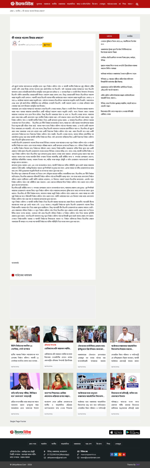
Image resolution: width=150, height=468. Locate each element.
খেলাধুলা (102, 4)
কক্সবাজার (61, 4)
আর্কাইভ (44, 444)
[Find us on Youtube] (124, 454)
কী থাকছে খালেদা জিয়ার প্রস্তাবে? (27, 37)
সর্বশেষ (109, 36)
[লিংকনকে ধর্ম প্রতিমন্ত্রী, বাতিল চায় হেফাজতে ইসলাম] (125, 381)
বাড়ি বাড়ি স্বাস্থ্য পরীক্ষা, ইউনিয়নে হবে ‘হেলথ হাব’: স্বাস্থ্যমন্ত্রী (24, 394)
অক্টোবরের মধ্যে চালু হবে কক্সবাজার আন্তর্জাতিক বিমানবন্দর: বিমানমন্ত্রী (91, 395)
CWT (138, 465)
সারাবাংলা (47, 4)
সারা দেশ (88, 444)
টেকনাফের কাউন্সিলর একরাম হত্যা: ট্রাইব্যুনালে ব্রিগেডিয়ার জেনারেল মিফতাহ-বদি (91, 348)
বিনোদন (95, 4)
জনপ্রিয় (129, 36)
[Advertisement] (75, 23)
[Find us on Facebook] (112, 454)
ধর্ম (120, 4)
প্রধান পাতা (32, 444)
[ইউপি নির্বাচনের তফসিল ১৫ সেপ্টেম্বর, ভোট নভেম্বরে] (25, 334)
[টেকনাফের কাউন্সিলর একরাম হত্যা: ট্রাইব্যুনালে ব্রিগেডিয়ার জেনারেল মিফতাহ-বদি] (92, 334)
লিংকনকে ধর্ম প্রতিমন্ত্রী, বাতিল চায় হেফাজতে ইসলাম (124, 394)
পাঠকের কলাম (112, 4)
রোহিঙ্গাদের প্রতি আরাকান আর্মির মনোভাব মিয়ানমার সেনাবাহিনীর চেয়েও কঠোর (57, 347)
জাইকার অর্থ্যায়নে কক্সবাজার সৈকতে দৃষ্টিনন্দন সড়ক (118, 74)
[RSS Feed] (120, 454)
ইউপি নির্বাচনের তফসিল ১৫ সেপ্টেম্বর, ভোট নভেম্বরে (21, 347)
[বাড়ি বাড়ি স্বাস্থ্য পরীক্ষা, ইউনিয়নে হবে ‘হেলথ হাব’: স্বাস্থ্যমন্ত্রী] (25, 381)
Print (48, 45)
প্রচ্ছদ (12, 11)
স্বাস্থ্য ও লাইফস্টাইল (83, 4)
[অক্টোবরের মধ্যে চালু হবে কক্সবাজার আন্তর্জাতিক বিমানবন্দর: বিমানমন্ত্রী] (92, 381)
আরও (130, 4)
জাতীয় (54, 4)
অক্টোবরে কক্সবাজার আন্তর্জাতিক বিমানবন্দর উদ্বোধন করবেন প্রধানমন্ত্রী (124, 348)
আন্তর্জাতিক (71, 4)
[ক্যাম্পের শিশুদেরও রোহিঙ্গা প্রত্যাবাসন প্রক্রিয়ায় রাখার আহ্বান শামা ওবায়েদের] (58, 381)
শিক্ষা (124, 4)
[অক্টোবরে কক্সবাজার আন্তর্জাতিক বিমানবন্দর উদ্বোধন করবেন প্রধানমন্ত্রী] (125, 334)
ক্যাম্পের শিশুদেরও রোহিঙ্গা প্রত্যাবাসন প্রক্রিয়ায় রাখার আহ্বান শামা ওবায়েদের (57, 395)
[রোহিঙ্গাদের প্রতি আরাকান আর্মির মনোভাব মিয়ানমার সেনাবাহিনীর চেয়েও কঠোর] (58, 334)
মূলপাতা (39, 4)
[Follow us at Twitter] (116, 454)
